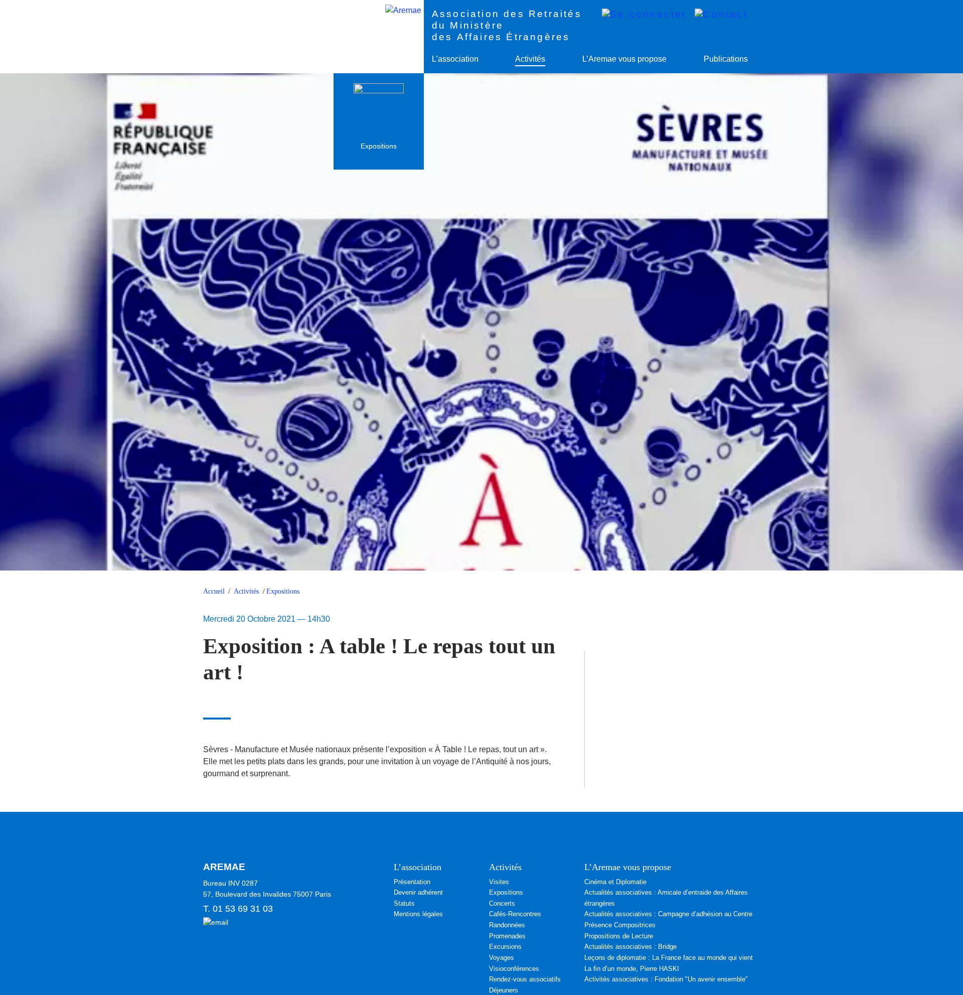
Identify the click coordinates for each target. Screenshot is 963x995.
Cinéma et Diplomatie (615, 882)
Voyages (501, 957)
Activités (530, 59)
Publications (726, 59)
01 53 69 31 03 (243, 909)
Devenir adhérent (418, 892)
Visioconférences (514, 968)
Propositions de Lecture (618, 936)
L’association (455, 59)
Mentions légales (418, 914)
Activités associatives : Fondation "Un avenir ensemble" (666, 979)
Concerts (502, 903)
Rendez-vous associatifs (525, 979)
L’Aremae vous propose (624, 59)
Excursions (505, 946)
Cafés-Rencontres (515, 914)
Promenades (507, 936)
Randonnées (507, 925)
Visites (499, 882)
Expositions (282, 591)
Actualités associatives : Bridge (630, 946)
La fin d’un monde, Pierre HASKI (631, 968)
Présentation (412, 882)
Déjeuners (503, 990)
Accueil (214, 591)
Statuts (404, 903)
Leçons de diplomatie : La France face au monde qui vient (668, 957)
